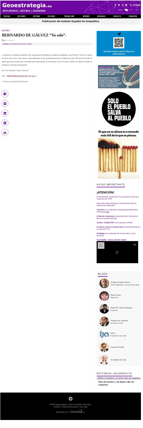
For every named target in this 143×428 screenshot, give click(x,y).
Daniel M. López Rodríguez (121, 308)
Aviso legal (83, 407)
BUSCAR (136, 5)
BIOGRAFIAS (101, 16)
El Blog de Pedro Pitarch (120, 282)
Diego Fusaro (115, 295)
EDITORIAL (36, 16)
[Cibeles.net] (77, 412)
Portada (7, 16)
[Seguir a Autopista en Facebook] (115, 5)
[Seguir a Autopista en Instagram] (123, 5)
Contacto (57, 407)
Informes (86, 16)
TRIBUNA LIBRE (69, 16)
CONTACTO (117, 16)
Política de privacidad (70, 407)
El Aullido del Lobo (118, 360)
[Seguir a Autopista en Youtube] (126, 5)
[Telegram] (70, 399)
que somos (21, 16)
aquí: (107, 212)
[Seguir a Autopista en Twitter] (119, 5)
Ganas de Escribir (117, 347)
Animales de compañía (119, 321)
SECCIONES (51, 16)
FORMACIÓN (133, 16)
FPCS (112, 333)
